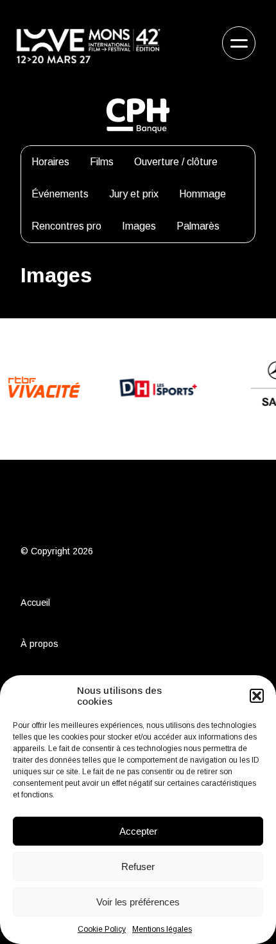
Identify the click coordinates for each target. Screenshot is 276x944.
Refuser (138, 866)
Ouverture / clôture (176, 161)
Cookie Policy (102, 929)
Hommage (202, 193)
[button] (256, 695)
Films (102, 161)
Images (139, 226)
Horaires (50, 161)
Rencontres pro (66, 226)
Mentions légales (162, 929)
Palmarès (198, 226)
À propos (39, 644)
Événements (60, 193)
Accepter (138, 831)
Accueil (35, 602)
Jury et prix (134, 193)
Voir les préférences (138, 901)
